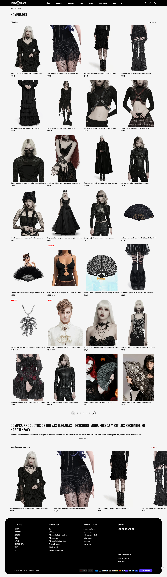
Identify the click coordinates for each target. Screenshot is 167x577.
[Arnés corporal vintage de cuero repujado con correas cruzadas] (102, 103)
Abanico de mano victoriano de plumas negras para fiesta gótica (27, 293)
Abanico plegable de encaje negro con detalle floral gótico (99, 402)
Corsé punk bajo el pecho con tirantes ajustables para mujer (99, 238)
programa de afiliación (89, 529)
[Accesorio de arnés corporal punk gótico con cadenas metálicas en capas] (139, 322)
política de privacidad (54, 532)
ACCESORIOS (18, 535)
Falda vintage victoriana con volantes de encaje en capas (25, 128)
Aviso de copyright (53, 547)
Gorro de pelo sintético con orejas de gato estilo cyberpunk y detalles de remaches (26, 238)
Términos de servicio (54, 544)
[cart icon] (154, 3)
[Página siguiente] (94, 413)
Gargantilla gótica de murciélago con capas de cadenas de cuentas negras (101, 347)
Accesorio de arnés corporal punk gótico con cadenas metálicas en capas (138, 347)
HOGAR (16, 538)
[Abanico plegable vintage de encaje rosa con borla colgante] (139, 377)
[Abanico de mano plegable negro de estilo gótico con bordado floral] (139, 212)
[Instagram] (123, 529)
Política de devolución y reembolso (58, 535)
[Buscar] (145, 3)
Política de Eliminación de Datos (57, 541)
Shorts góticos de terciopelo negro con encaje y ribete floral (62, 73)
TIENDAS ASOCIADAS (125, 554)
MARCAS (17, 541)
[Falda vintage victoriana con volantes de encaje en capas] (29, 103)
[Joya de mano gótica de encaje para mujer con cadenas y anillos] (65, 158)
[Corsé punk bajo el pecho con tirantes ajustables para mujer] (102, 212)
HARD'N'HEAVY (23, 571)
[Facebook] (119, 529)
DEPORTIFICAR (121, 562)
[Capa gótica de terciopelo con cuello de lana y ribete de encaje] (102, 158)
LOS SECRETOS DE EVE (124, 559)
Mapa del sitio (87, 544)
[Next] (154, 479)
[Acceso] (150, 3)
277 (89, 413)
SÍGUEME (121, 525)
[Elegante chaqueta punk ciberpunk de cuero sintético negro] (65, 377)
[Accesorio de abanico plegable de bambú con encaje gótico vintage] (102, 267)
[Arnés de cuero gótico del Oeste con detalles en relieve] (139, 103)
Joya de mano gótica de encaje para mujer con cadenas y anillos (63, 183)
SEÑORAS (17, 529)
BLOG (16, 550)
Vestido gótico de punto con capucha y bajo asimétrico (61, 128)
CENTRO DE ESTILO (19, 544)
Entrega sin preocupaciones (56, 550)
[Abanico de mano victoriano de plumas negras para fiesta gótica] (29, 267)
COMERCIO (18, 525)
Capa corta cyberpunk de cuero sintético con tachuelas (135, 183)
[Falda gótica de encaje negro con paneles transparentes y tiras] (102, 48)
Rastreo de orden (88, 538)
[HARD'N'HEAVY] (18, 3)
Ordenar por (153, 22)
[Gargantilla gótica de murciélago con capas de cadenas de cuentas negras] (102, 322)
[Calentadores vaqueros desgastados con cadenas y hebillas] (139, 48)
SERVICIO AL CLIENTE (91, 525)
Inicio (12, 8)
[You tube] (132, 529)
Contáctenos (87, 541)
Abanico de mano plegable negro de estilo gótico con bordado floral (138, 238)
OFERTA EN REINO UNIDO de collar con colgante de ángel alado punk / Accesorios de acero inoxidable (28, 347)
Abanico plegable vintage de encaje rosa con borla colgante (136, 402)
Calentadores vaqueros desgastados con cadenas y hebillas (136, 73)
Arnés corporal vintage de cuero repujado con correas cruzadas (100, 128)
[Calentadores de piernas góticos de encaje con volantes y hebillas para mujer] (29, 377)
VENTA (16, 547)
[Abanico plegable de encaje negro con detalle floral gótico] (102, 377)
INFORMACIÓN (54, 525)
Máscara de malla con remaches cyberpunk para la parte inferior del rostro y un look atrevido (28, 183)
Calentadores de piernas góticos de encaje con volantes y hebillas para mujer (28, 402)
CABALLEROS (18, 532)
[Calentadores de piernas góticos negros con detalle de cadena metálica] (139, 267)
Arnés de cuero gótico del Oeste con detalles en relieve (135, 128)
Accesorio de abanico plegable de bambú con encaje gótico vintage (101, 293)
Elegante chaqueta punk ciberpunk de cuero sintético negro (62, 402)
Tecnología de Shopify (33, 571)
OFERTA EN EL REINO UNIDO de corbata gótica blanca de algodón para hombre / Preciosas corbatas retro (64, 347)
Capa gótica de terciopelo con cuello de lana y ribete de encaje (100, 183)
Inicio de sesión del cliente (90, 535)
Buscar (51, 529)
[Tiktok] (129, 529)
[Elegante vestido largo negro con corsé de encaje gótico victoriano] (65, 212)
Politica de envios (53, 538)
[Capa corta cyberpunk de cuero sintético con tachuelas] (139, 158)
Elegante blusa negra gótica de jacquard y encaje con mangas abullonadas (26, 73)
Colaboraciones (87, 532)
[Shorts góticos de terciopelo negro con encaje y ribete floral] (65, 48)
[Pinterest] (126, 529)
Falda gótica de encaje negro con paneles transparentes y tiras (100, 73)
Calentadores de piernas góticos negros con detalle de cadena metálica (137, 293)
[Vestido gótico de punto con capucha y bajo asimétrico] (65, 103)
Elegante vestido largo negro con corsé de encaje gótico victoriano (64, 238)
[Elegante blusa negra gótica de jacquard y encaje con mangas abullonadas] (29, 48)
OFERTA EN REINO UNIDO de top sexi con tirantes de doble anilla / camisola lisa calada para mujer (64, 293)
